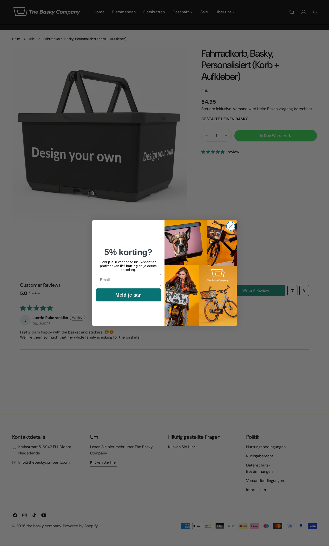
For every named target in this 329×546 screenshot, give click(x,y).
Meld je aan (128, 295)
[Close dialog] (230, 226)
